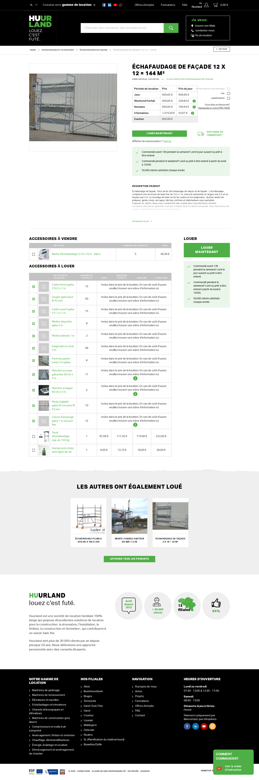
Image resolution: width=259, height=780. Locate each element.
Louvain (88, 720)
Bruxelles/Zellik (93, 744)
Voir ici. (167, 141)
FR (36, 5)
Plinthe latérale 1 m (63, 335)
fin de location (203, 35)
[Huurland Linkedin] (195, 726)
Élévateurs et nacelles (45, 700)
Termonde (90, 701)
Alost (87, 686)
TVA (223, 93)
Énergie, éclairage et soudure (49, 745)
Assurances (218, 98)
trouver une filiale (205, 25)
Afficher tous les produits (129, 559)
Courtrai (88, 715)
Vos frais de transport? (215, 134)
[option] (73, 107)
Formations (168, 5)
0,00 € (224, 5)
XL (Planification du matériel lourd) (104, 739)
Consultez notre (67, 5)
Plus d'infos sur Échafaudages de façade (190, 79)
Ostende (89, 730)
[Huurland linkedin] (109, 5)
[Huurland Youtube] (115, 5)
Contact (140, 715)
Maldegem (90, 725)
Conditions (83, 771)
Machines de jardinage (46, 690)
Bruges (88, 696)
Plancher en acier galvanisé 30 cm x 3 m (62, 374)
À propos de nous (146, 686)
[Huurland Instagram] (120, 5)
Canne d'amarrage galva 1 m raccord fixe (63, 421)
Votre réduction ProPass (210, 89)
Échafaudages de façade (93, 50)
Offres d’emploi (144, 5)
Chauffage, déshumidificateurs (50, 740)
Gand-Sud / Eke (93, 706)
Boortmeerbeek (93, 691)
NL (31, 5)
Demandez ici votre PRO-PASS (214, 108)
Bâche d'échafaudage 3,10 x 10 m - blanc (76, 254)
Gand (87, 710)
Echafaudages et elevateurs (58, 50)
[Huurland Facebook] (104, 5)
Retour (223, 49)
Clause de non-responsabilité (109, 771)
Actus (138, 691)
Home (33, 50)
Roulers (88, 735)
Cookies (145, 771)
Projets (139, 696)
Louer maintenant (159, 133)
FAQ (184, 5)
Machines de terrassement (48, 695)
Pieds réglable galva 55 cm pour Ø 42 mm (63, 405)
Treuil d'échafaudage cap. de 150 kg (61, 436)
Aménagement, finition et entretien (53, 735)
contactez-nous (204, 30)
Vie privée (133, 771)
